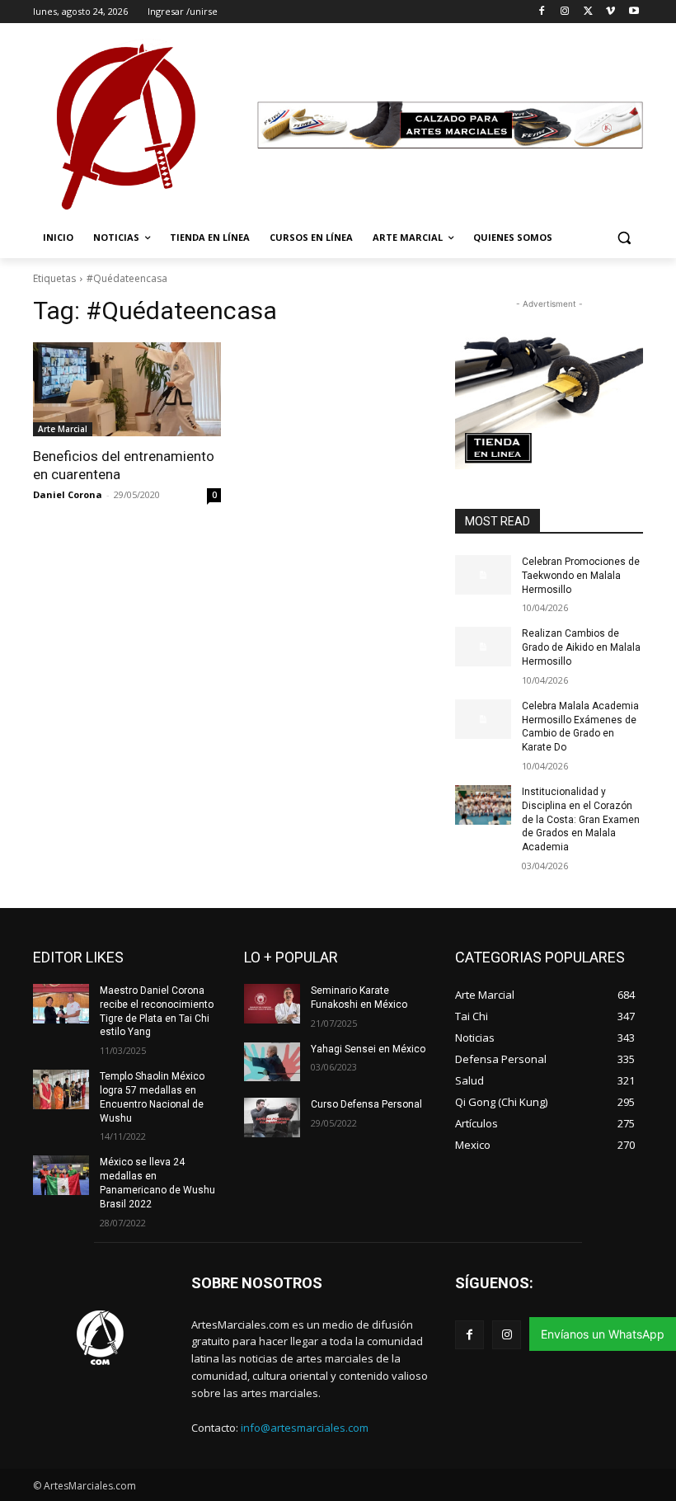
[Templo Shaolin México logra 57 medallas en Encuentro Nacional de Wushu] (61, 1089)
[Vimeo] (610, 11)
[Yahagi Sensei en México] (272, 1062)
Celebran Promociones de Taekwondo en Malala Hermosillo (581, 575)
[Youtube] (633, 11)
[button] (623, 238)
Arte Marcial (62, 429)
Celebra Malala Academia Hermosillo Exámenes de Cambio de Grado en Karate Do (580, 726)
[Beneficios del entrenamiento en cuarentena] (127, 389)
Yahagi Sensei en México (368, 1049)
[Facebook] (542, 11)
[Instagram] (565, 11)
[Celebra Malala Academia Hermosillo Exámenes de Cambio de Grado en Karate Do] (483, 719)
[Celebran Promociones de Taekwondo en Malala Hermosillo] (483, 575)
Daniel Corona (67, 494)
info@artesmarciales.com (305, 1427)
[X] (588, 11)
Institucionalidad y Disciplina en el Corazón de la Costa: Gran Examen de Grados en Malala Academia (581, 819)
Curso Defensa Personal (366, 1104)
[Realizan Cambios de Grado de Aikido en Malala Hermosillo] (483, 646)
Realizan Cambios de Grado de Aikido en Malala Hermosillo (581, 647)
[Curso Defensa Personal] (272, 1117)
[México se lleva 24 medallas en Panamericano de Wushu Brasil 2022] (61, 1175)
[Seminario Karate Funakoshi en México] (272, 1003)
